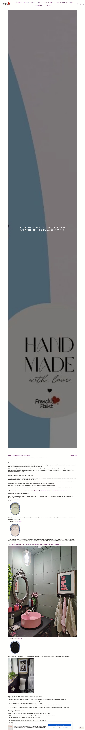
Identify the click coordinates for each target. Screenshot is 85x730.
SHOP (38, 2)
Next (76, 455)
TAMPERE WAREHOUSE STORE (64, 2)
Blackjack (20, 638)
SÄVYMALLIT (18, 2)
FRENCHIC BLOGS (48, 2)
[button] (15, 723)
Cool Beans (19, 521)
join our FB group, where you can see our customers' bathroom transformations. (50, 490)
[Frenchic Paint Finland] (6, 4)
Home (9, 455)
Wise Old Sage (18, 500)
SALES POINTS (38, 5)
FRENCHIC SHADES (29, 2)
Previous (72, 455)
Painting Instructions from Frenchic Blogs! (21, 455)
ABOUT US (48, 5)
